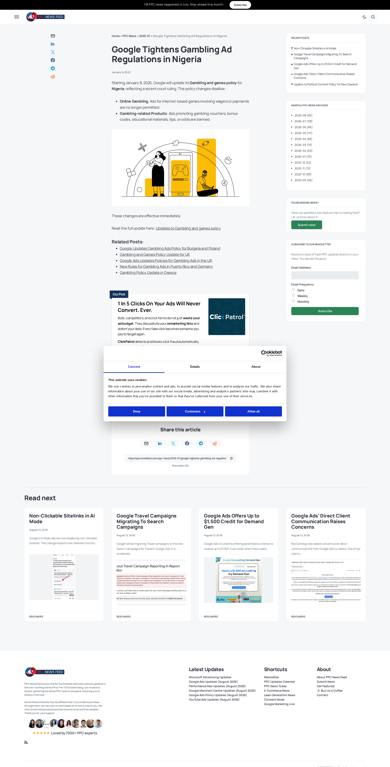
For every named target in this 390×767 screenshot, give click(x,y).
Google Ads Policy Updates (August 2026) (218, 695)
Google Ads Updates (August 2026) (213, 681)
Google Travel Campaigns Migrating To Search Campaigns (322, 56)
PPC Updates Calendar (279, 681)
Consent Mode (274, 699)
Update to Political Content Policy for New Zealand (326, 84)
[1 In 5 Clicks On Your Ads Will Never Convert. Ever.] (226, 317)
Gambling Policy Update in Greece (148, 272)
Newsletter (271, 677)
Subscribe (325, 311)
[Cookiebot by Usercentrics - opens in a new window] (264, 353)
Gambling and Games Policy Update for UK (155, 254)
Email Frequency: (303, 284)
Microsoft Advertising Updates (210, 677)
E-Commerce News (277, 690)
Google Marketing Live (279, 704)
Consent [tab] (134, 366)
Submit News (326, 681)
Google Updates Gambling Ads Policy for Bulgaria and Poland (170, 248)
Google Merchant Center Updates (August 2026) (222, 690)
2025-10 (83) (303, 174)
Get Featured (326, 686)
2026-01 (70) (303, 156)
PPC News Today (275, 686)
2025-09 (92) (304, 180)
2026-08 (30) (304, 115)
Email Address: (301, 267)
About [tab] (255, 366)
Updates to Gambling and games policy (188, 228)
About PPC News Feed (332, 677)
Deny (136, 411)
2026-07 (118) (304, 121)
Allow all (253, 411)
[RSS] (26, 742)
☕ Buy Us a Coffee (329, 690)
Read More (36, 616)
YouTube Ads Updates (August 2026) (214, 699)
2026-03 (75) (303, 145)
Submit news (307, 225)
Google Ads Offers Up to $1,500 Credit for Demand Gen (325, 66)
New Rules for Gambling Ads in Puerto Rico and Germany (166, 266)
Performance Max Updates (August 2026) (217, 686)
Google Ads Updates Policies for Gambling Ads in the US (166, 260)
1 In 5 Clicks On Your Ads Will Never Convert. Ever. (159, 306)
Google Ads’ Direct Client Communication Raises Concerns (324, 76)
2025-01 (144, 36)
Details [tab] (195, 366)
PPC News (129, 36)
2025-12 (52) (303, 162)
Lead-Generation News (279, 695)
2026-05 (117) (304, 133)
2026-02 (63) (304, 151)
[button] (16, 16)
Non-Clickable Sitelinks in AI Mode (315, 48)
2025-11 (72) (303, 168)
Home (116, 36)
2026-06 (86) (304, 127)
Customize (192, 411)
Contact (322, 695)
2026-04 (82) (303, 139)
